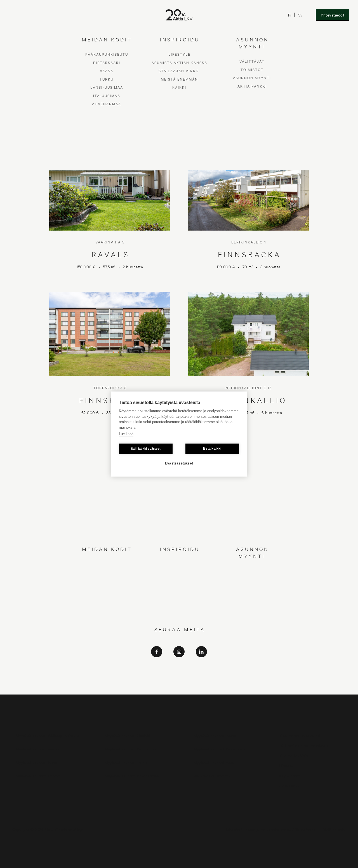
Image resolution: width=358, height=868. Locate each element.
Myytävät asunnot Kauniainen (130, 748)
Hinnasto (287, 765)
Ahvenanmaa (106, 613)
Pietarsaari (106, 571)
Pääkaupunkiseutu (106, 563)
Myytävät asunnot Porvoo (38, 775)
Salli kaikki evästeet (146, 448)
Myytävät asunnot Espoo (215, 735)
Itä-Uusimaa (106, 604)
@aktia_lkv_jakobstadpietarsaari (179, 680)
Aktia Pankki (252, 595)
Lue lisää (126, 434)
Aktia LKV (179, 664)
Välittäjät (252, 570)
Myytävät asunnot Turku (126, 762)
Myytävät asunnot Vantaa (38, 748)
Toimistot (252, 578)
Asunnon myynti (252, 587)
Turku (107, 588)
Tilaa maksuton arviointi (299, 735)
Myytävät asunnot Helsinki (127, 735)
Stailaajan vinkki (179, 580)
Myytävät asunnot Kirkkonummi (221, 748)
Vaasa (106, 580)
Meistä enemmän (179, 588)
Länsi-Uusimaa (106, 596)
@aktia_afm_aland (179, 688)
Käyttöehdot (290, 775)
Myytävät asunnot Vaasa (214, 762)
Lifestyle (179, 563)
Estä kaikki (212, 449)
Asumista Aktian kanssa (179, 571)
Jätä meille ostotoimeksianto (303, 745)
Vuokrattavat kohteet (212, 775)
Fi (289, 15)
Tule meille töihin (293, 755)
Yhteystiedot (332, 15)
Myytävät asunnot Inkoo (36, 762)
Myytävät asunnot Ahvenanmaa (132, 775)
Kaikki (179, 596)
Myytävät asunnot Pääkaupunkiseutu (47, 735)
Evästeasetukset (179, 463)
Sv (300, 15)
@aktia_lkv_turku (179, 672)
